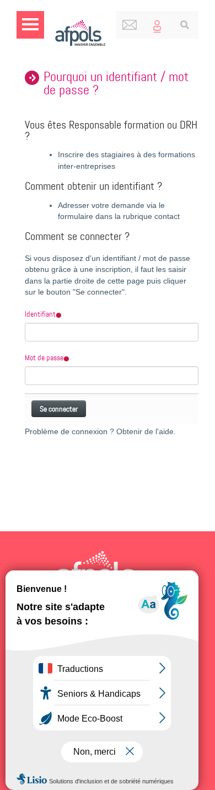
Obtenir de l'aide (145, 432)
